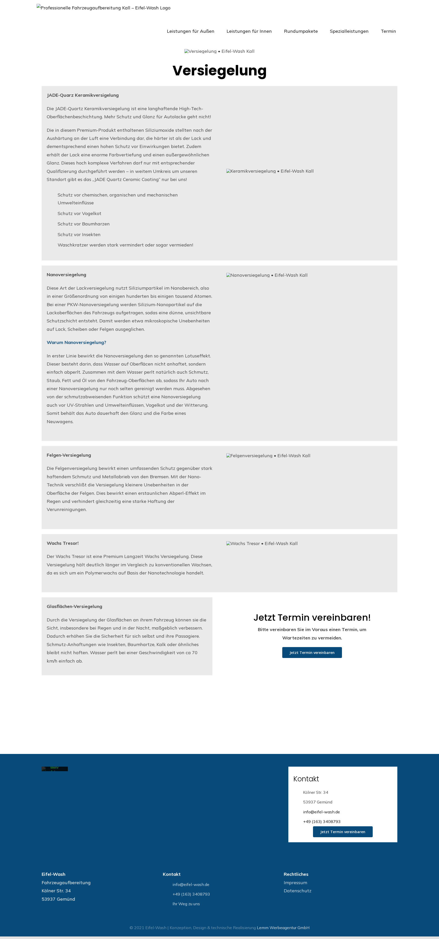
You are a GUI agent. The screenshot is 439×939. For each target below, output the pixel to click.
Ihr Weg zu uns (186, 903)
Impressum (295, 882)
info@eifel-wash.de (321, 811)
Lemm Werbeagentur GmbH (283, 927)
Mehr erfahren (55, 769)
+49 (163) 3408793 (322, 821)
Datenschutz (297, 891)
